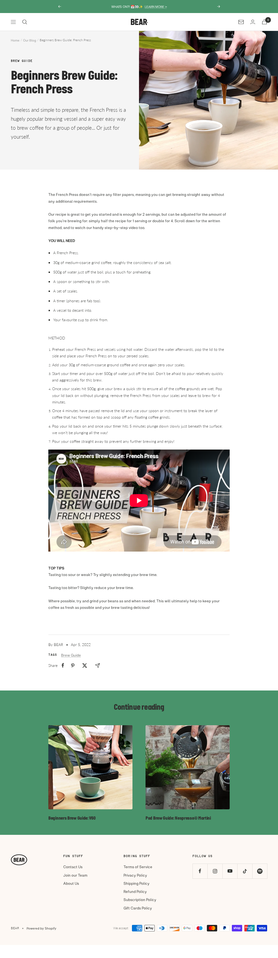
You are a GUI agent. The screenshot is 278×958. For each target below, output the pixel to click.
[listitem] (63, 665)
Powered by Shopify (41, 928)
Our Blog (29, 40)
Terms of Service (138, 866)
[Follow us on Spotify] (259, 871)
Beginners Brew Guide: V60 (72, 818)
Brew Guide (22, 61)
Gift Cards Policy (138, 908)
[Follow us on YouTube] (229, 871)
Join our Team (75, 875)
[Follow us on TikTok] (244, 871)
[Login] (252, 22)
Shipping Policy (137, 883)
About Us (71, 883)
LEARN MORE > (156, 6)
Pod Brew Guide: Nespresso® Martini (178, 818)
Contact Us (73, 866)
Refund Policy (135, 891)
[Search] (24, 22)
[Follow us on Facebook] (199, 871)
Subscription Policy (140, 899)
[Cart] (264, 21)
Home (15, 40)
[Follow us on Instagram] (214, 871)
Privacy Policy (135, 875)
